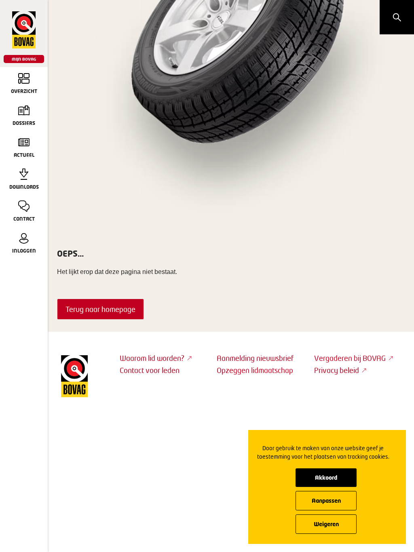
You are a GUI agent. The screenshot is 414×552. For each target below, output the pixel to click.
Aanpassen (326, 500)
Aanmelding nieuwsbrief (255, 358)
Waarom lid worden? (152, 358)
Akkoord (326, 477)
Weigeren (326, 523)
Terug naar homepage (100, 309)
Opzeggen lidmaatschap (255, 370)
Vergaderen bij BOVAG (350, 358)
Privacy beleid (336, 370)
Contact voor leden (150, 370)
